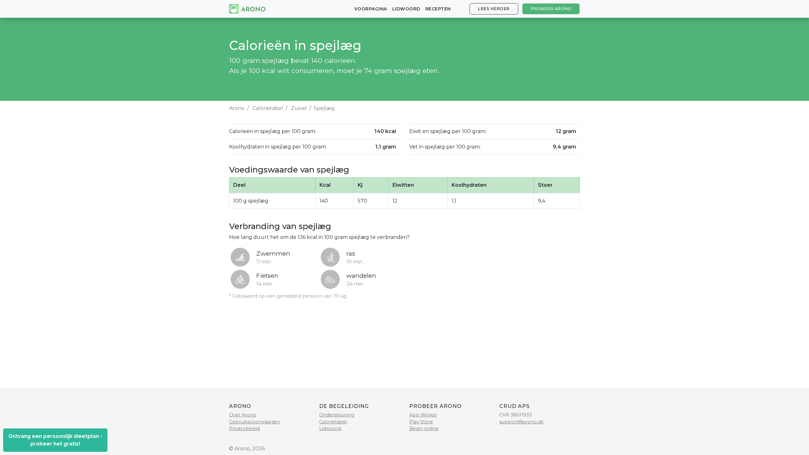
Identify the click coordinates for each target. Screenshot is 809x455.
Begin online (424, 428)
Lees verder (494, 8)
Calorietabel (267, 108)
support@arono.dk (521, 422)
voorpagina (370, 8)
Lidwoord (406, 8)
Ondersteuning (336, 415)
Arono (237, 108)
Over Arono (242, 415)
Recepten (438, 8)
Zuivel (299, 108)
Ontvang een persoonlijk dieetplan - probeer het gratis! (55, 440)
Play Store (421, 422)
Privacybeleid (244, 428)
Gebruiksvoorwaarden (254, 422)
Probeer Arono (551, 8)
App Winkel (423, 415)
